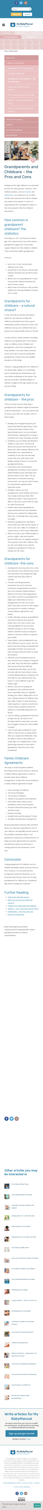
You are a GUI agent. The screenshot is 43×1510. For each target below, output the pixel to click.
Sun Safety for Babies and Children (23, 1269)
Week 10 (25, 47)
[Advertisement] (21, 1027)
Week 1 (3, 41)
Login (29, 1439)
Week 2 (10, 41)
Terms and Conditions (22, 1487)
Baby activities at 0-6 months (21, 1226)
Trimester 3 (35, 33)
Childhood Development (20, 1343)
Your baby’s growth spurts (20, 1247)
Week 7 (3, 47)
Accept (37, 1505)
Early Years (32, 37)
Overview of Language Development (24, 1364)
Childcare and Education (15, 63)
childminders (9, 195)
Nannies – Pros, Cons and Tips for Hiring (20, 101)
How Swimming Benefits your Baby (21, 95)
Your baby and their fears (20, 1184)
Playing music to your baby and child (24, 1237)
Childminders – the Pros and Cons (20, 68)
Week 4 (25, 41)
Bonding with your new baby (21, 1311)
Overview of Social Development (22, 1332)
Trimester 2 (21, 33)
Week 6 (39, 41)
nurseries (27, 192)
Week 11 (32, 47)
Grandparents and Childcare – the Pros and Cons (22, 80)
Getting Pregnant (11, 37)
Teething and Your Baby (20, 1290)
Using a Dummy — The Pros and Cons (24, 1300)
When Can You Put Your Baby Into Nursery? (20, 109)
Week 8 (10, 47)
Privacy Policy (27, 1483)
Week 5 (32, 41)
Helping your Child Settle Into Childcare (19, 88)
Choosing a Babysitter (16, 73)
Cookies (37, 1483)
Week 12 (39, 47)
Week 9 (18, 47)
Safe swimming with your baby (22, 1195)
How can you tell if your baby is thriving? (25, 1258)
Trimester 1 (7, 33)
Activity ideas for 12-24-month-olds (23, 1216)
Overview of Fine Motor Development (24, 1374)
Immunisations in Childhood (21, 1385)
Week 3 (18, 41)
